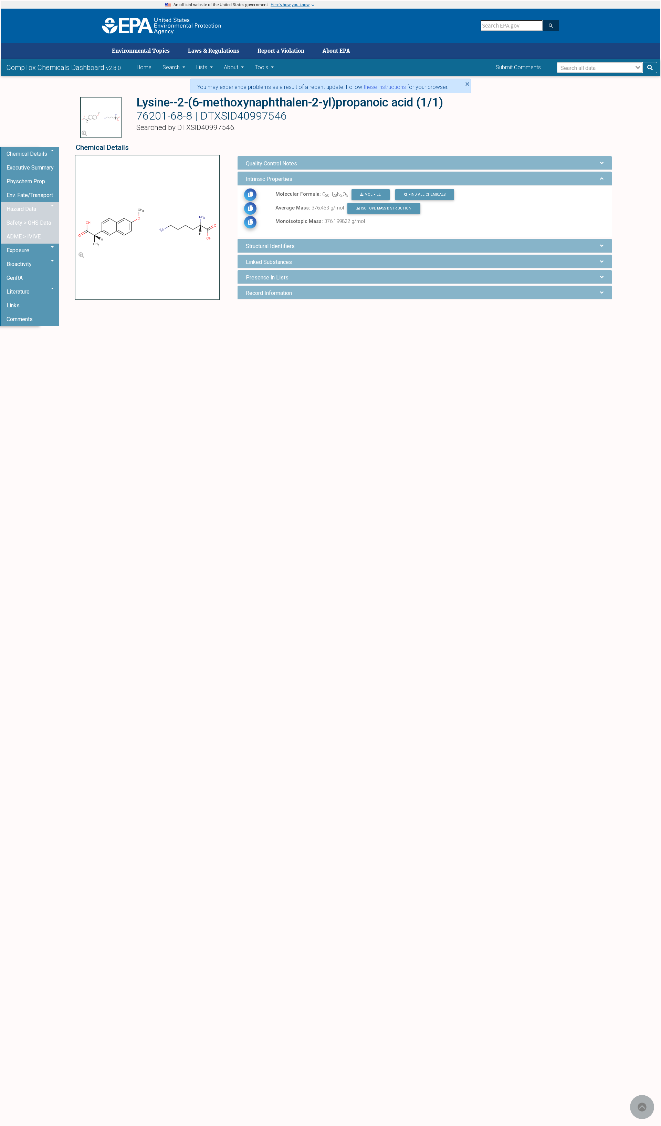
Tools (262, 67)
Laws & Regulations (213, 51)
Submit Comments (518, 67)
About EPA (336, 51)
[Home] (161, 26)
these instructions (385, 87)
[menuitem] (30, 168)
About (232, 67)
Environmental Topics (141, 51)
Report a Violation (281, 51)
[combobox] (600, 67)
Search (171, 67)
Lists (202, 67)
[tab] (424, 163)
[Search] (551, 25)
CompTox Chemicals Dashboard (56, 67)
